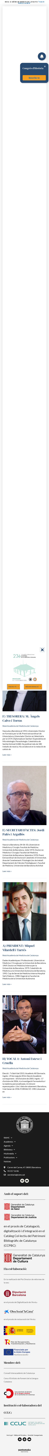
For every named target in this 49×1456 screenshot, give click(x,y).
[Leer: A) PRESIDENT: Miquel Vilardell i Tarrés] (24, 911)
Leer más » (7, 754)
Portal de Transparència (35, 1435)
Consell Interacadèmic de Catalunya (19, 1373)
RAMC (7, 1137)
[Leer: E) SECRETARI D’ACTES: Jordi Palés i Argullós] (24, 795)
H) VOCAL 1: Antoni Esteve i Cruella (22, 1061)
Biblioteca (8, 1149)
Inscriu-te (34, 78)
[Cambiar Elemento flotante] (42, 56)
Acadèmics (8, 1141)
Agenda (7, 1145)
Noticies (7, 1161)
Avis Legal (9, 1435)
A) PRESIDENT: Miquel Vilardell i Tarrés (18, 947)
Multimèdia (9, 1153)
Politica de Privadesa (20, 1435)
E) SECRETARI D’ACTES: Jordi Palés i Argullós (23, 832)
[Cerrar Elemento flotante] (45, 66)
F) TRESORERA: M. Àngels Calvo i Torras (21, 718)
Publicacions (9, 1157)
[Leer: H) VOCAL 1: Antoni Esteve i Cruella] (24, 1024)
